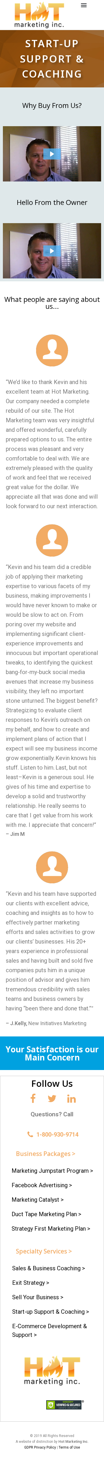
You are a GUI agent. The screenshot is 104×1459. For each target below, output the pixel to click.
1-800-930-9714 (57, 1134)
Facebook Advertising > (42, 1185)
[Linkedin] (71, 1099)
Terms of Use (69, 1447)
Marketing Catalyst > (38, 1199)
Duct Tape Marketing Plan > (46, 1214)
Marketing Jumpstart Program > (52, 1170)
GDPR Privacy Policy (40, 1447)
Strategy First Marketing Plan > (51, 1228)
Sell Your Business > (37, 1297)
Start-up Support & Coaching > (50, 1311)
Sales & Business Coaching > (48, 1268)
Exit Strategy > (30, 1282)
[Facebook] (33, 1099)
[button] (83, 5)
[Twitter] (52, 1099)
